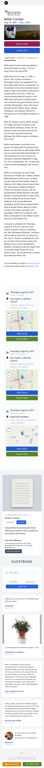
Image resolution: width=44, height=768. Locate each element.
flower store (33, 266)
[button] (22, 318)
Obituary (10, 58)
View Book (10, 522)
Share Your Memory (13, 551)
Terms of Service (27, 759)
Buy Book (21, 522)
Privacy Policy (16, 759)
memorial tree (33, 263)
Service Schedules (27, 58)
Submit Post (22, 586)
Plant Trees (22, 339)
